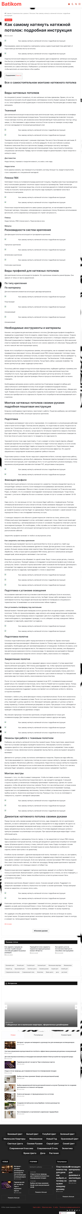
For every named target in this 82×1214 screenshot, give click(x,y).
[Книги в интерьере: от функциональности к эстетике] (10, 1097)
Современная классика (13, 972)
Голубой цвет (31, 965)
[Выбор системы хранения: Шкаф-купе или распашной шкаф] (10, 1079)
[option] (41, 1007)
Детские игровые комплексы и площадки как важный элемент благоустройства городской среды (39, 1056)
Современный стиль (28, 972)
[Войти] (69, 4)
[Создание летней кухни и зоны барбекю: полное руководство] (10, 1105)
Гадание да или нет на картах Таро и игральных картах (36, 1062)
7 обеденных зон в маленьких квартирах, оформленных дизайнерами (37, 1025)
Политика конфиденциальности (70, 1207)
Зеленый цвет (42, 965)
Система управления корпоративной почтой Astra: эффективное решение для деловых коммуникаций (40, 1051)
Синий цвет (64, 968)
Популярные (38, 1035)
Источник (8, 924)
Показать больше (13, 1198)
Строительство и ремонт (20, 13)
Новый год (9, 968)
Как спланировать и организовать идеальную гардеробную (37, 1112)
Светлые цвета (32, 968)
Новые (13, 1035)
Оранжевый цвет (20, 968)
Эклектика (40, 972)
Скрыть (18, 75)
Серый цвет (54, 968)
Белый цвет (20, 965)
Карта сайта (36, 1207)
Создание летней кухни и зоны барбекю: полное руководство (38, 1103)
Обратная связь (47, 1207)
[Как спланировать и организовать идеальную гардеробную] (10, 1114)
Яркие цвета (49, 972)
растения (64, 972)
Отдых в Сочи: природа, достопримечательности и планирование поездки (30, 1071)
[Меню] (79, 4)
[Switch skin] (73, 4)
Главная (8, 13)
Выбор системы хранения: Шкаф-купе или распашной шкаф (38, 1076)
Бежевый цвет (10, 965)
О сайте (55, 1207)
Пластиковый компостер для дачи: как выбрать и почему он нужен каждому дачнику (63, 1178)
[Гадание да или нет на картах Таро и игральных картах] (10, 1065)
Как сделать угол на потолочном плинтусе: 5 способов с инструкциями (64, 949)
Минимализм (68, 965)
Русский (64, 1213)
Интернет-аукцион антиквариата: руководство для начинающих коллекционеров (45, 1042)
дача (57, 972)
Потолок (32, 13)
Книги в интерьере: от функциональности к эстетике (35, 1094)
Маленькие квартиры (55, 965)
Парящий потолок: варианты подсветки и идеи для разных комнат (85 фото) (40, 949)
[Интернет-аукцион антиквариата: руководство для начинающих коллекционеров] (10, 1045)
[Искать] (76, 4)
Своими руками (41, 931)
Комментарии (66, 1035)
